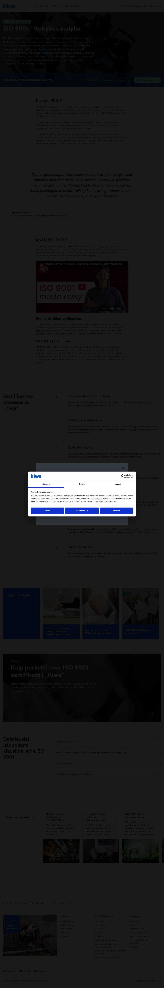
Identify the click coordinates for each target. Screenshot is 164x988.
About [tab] (118, 484)
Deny (47, 511)
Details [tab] (82, 484)
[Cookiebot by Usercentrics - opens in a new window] (122, 476)
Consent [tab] (46, 484)
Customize (80, 511)
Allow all (116, 511)
